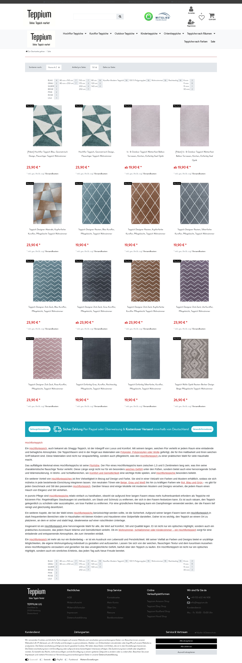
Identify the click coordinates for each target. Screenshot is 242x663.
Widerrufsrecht (74, 602)
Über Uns (111, 607)
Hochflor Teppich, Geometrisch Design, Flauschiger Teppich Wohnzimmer (96, 153)
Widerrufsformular (76, 607)
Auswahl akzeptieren (186, 652)
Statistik (47, 659)
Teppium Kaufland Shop (158, 611)
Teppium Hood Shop (157, 616)
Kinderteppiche (149, 33)
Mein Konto (113, 602)
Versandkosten (51, 173)
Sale (213, 41)
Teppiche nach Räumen (199, 33)
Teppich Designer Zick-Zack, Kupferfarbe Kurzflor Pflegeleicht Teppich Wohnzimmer (145, 309)
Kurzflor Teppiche (99, 33)
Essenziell (34, 659)
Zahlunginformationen (39, 429)
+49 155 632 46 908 (200, 597)
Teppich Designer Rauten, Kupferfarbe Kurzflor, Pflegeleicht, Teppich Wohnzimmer (145, 231)
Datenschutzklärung (77, 617)
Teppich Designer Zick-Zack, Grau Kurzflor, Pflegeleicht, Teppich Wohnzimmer (96, 309)
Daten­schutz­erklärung (108, 654)
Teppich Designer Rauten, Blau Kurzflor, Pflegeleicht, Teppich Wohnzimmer (96, 231)
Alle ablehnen (186, 646)
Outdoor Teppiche (125, 33)
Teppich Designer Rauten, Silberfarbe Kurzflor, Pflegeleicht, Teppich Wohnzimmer (194, 231)
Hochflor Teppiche (73, 33)
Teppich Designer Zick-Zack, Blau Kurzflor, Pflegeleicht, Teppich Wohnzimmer (47, 309)
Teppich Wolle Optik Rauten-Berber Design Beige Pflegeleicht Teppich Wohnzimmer (194, 386)
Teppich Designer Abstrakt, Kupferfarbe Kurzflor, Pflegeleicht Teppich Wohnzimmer (47, 231)
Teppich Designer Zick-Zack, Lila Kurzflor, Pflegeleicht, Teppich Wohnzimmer (194, 309)
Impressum (72, 612)
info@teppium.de (199, 602)
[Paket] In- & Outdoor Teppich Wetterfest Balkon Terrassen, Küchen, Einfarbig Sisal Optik (194, 156)
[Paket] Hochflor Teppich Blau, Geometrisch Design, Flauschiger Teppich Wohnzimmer (47, 153)
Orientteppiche (172, 33)
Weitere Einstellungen (89, 659)
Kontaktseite (113, 597)
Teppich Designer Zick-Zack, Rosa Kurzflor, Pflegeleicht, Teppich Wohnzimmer (47, 386)
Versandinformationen (202, 429)
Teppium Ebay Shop (156, 606)
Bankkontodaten (115, 617)
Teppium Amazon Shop (158, 601)
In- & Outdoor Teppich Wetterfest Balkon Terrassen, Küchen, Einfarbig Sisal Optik (145, 153)
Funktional (73, 659)
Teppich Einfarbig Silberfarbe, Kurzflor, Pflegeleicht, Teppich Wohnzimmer (145, 386)
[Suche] (120, 16)
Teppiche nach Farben (196, 41)
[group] (47, 125)
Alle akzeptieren (186, 640)
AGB (69, 597)
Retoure (111, 612)
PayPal (60, 659)
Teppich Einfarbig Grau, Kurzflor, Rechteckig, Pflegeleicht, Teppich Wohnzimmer (96, 386)
